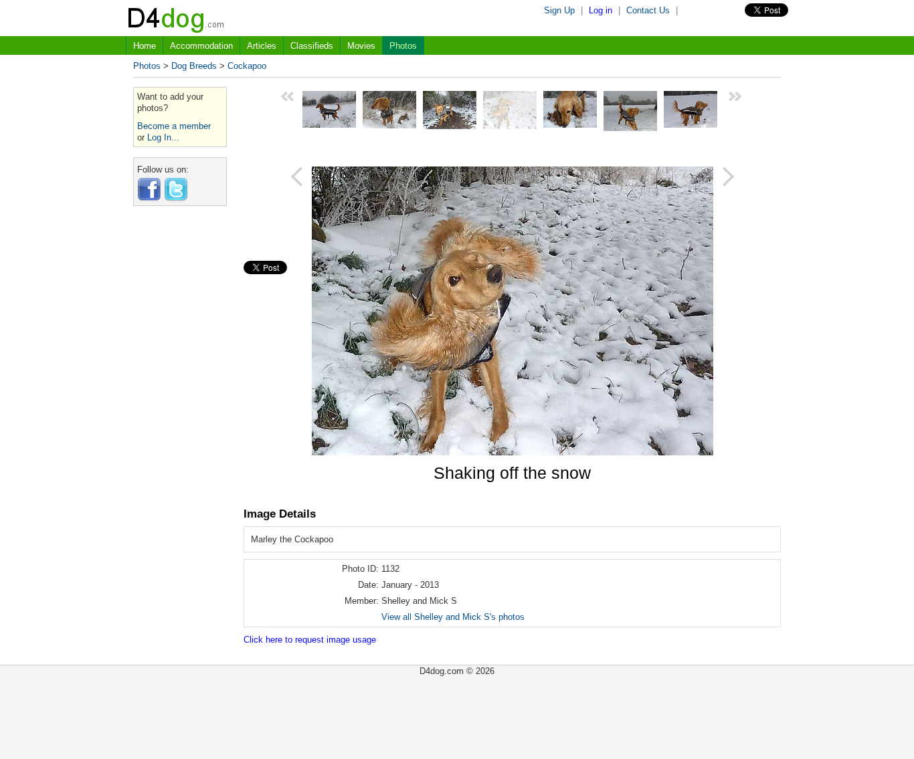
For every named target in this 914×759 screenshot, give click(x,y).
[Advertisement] (180, 416)
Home (144, 46)
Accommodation (201, 46)
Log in (600, 10)
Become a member (174, 126)
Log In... (163, 137)
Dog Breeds (194, 66)
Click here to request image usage (310, 640)
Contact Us (648, 10)
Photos (403, 46)
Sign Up (559, 10)
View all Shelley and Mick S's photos (453, 617)
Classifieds (311, 46)
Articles (261, 46)
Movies (361, 46)
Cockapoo (246, 66)
